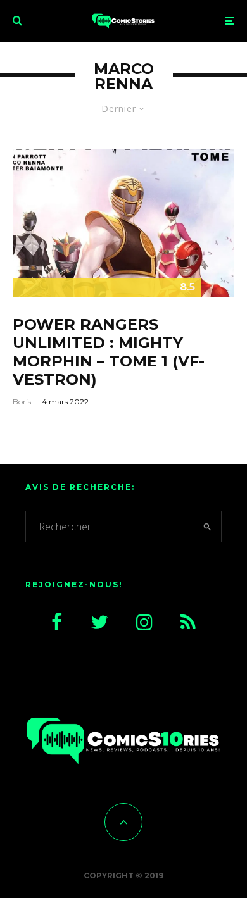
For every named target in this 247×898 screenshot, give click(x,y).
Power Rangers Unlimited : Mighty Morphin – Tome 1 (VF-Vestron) (109, 352)
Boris (22, 401)
